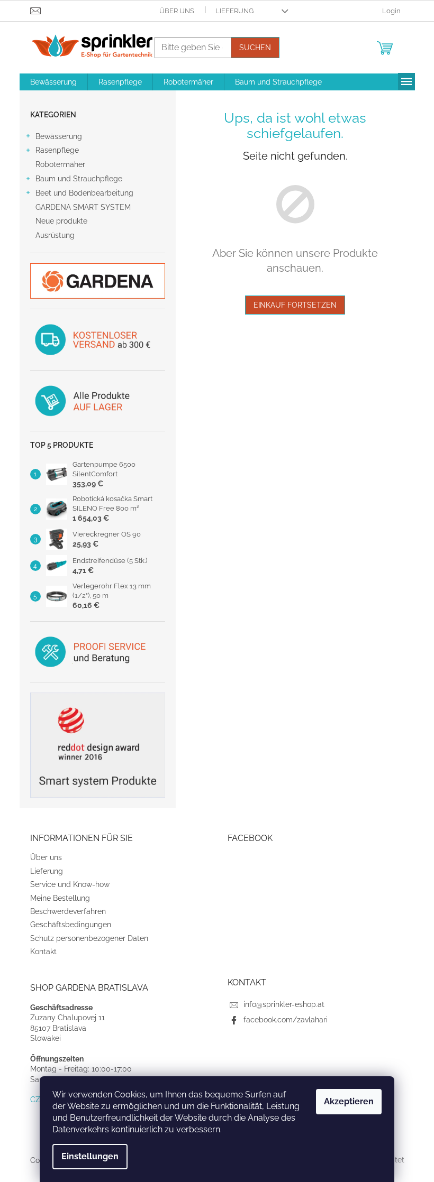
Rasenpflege (57, 150)
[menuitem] (53, 81)
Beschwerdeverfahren (68, 911)
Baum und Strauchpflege (78, 178)
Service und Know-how (70, 884)
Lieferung (234, 11)
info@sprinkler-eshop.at (283, 1004)
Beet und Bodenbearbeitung (84, 193)
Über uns (176, 11)
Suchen (255, 47)
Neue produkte (61, 221)
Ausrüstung (55, 235)
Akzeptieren (349, 1101)
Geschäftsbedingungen (70, 924)
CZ (35, 1099)
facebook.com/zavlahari (285, 1019)
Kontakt (43, 951)
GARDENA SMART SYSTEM (83, 207)
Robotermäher (60, 164)
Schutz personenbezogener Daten (89, 938)
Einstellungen (90, 1156)
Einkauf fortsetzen (295, 305)
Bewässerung (58, 136)
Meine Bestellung (60, 898)
